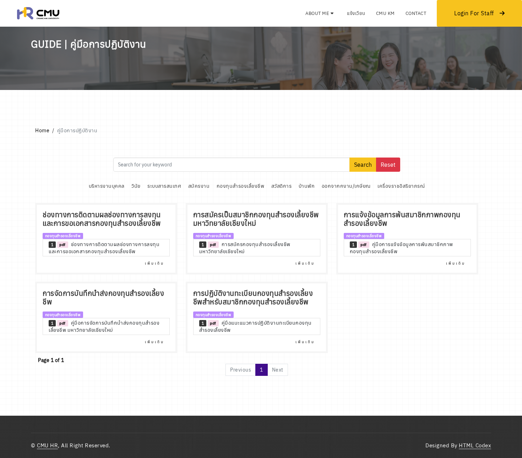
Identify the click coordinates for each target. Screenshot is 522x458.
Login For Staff (474, 13)
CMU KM (385, 13)
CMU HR (47, 445)
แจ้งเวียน (356, 13)
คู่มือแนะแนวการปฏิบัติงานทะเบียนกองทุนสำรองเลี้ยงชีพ (255, 326)
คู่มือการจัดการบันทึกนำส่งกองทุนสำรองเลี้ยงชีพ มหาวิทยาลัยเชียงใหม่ (104, 326)
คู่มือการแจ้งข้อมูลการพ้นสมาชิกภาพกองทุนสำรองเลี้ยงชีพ (401, 248)
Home (42, 130)
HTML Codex (475, 445)
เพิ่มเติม (154, 263)
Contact (416, 13)
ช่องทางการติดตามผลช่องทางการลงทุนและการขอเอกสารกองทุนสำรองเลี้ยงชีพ (104, 248)
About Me (318, 13)
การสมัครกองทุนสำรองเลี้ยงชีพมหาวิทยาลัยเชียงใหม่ (244, 248)
